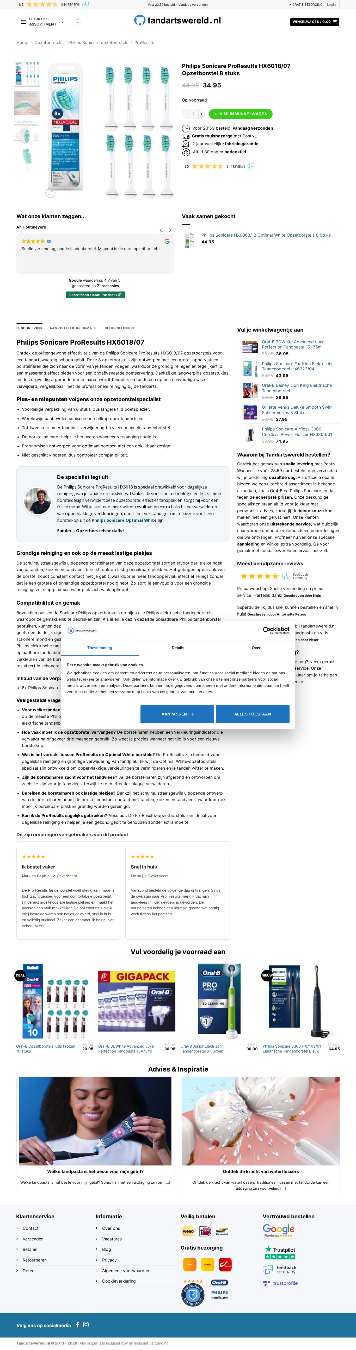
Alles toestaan (252, 714)
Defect (29, 1270)
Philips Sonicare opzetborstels (98, 42)
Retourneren (35, 1260)
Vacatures (112, 1238)
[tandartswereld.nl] (178, 20)
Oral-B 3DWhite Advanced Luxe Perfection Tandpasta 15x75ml (126, 1048)
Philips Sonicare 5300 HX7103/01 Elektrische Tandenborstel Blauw (292, 1048)
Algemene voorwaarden (125, 1270)
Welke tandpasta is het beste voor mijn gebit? (95, 1171)
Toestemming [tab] (99, 647)
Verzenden (34, 1238)
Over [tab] (256, 647)
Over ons (111, 1228)
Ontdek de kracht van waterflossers (261, 1171)
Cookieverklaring (119, 1281)
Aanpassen (174, 714)
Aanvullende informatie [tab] (74, 328)
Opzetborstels (48, 42)
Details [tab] (178, 647)
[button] (331, 4)
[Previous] (52, 130)
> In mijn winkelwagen (241, 113)
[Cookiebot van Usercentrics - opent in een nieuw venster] (267, 631)
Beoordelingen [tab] (119, 328)
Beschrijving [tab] (29, 328)
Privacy (109, 1260)
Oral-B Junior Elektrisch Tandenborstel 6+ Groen (202, 1048)
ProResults (144, 42)
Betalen (30, 1249)
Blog (107, 1249)
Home (22, 42)
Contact (31, 1228)
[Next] (165, 130)
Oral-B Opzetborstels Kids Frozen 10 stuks (45, 1048)
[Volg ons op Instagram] (86, 1325)
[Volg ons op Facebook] (77, 1325)
